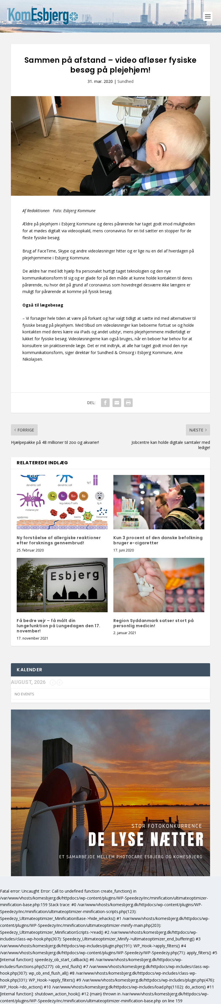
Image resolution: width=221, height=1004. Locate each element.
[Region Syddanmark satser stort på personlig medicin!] (158, 585)
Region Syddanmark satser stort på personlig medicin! (153, 623)
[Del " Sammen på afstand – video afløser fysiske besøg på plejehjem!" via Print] (128, 402)
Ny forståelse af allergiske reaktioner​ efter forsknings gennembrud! (59, 540)
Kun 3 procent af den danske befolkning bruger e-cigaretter (158, 540)
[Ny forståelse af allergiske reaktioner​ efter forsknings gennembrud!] (62, 502)
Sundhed (125, 81)
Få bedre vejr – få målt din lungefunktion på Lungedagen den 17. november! (58, 626)
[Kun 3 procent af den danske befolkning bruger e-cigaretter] (158, 502)
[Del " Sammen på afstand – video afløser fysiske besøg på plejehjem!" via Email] (117, 402)
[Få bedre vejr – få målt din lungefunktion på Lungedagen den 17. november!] (62, 585)
